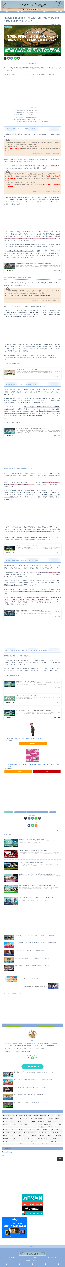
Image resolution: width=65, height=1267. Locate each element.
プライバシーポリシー (54, 1257)
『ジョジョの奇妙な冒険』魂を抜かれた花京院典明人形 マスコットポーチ (24, 738)
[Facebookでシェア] (8, 58)
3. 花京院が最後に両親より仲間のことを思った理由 (27, 119)
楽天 (46, 771)
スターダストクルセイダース (34, 812)
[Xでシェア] (5, 58)
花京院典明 (53, 812)
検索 (3, 1155)
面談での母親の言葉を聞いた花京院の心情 (26, 112)
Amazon (32, 743)
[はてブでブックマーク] (11, 58)
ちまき (32, 1040)
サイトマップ (32, 1257)
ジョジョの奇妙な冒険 (20, 812)
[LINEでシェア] (15, 58)
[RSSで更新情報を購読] (36, 825)
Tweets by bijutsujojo (7, 1152)
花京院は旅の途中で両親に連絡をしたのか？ (27, 117)
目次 (30, 107)
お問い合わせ (11, 1257)
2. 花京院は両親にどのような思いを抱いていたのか (27, 115)
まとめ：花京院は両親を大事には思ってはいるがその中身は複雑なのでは (32, 121)
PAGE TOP (33, 1246)
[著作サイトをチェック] (29, 825)
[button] (18, 58)
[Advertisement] (32, 89)
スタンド (46, 812)
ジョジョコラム (9, 812)
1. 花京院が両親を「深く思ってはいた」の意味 (26, 110)
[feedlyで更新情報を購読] (32, 825)
